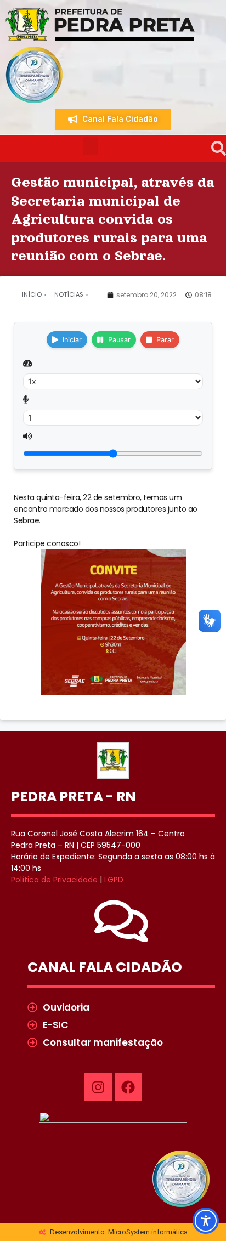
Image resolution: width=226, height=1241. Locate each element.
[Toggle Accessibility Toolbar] (206, 1221)
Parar (165, 340)
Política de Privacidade (54, 879)
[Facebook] (128, 1087)
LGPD (113, 879)
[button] (90, 146)
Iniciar (72, 340)
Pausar (119, 340)
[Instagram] (98, 1087)
